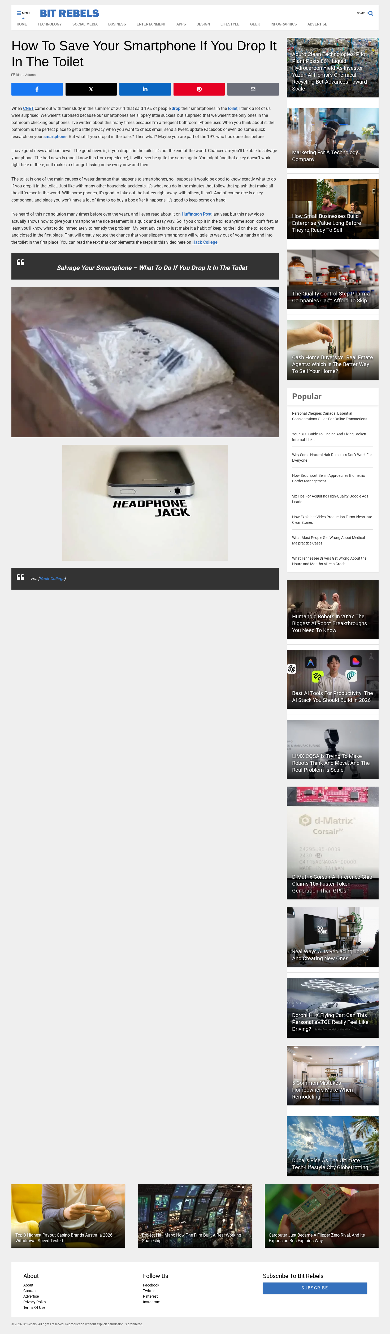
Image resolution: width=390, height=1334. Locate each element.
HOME (22, 24)
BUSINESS (117, 24)
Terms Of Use (34, 1307)
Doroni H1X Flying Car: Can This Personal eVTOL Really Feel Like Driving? (330, 1022)
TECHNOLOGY (50, 24)
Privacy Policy (34, 1302)
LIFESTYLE (230, 24)
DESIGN (203, 24)
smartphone (55, 136)
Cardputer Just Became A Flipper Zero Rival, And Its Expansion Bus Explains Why (317, 1238)
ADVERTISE (317, 24)
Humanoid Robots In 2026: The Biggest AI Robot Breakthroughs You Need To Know (329, 623)
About (28, 1285)
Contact (30, 1291)
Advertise (31, 1296)
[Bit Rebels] (67, 15)
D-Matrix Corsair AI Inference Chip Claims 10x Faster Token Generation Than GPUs (332, 884)
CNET (28, 108)
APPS (181, 24)
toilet (232, 108)
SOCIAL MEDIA (85, 24)
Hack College (205, 242)
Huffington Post (196, 214)
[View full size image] (145, 362)
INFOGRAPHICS (284, 24)
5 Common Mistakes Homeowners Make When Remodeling (322, 1090)
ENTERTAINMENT (151, 24)
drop (176, 108)
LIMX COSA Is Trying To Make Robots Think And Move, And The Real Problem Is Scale (331, 763)
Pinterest (150, 1296)
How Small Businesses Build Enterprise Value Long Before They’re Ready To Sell (326, 223)
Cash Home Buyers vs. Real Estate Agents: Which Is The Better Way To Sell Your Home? (332, 364)
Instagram (151, 1302)
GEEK (255, 24)
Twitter (149, 1291)
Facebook (151, 1285)
